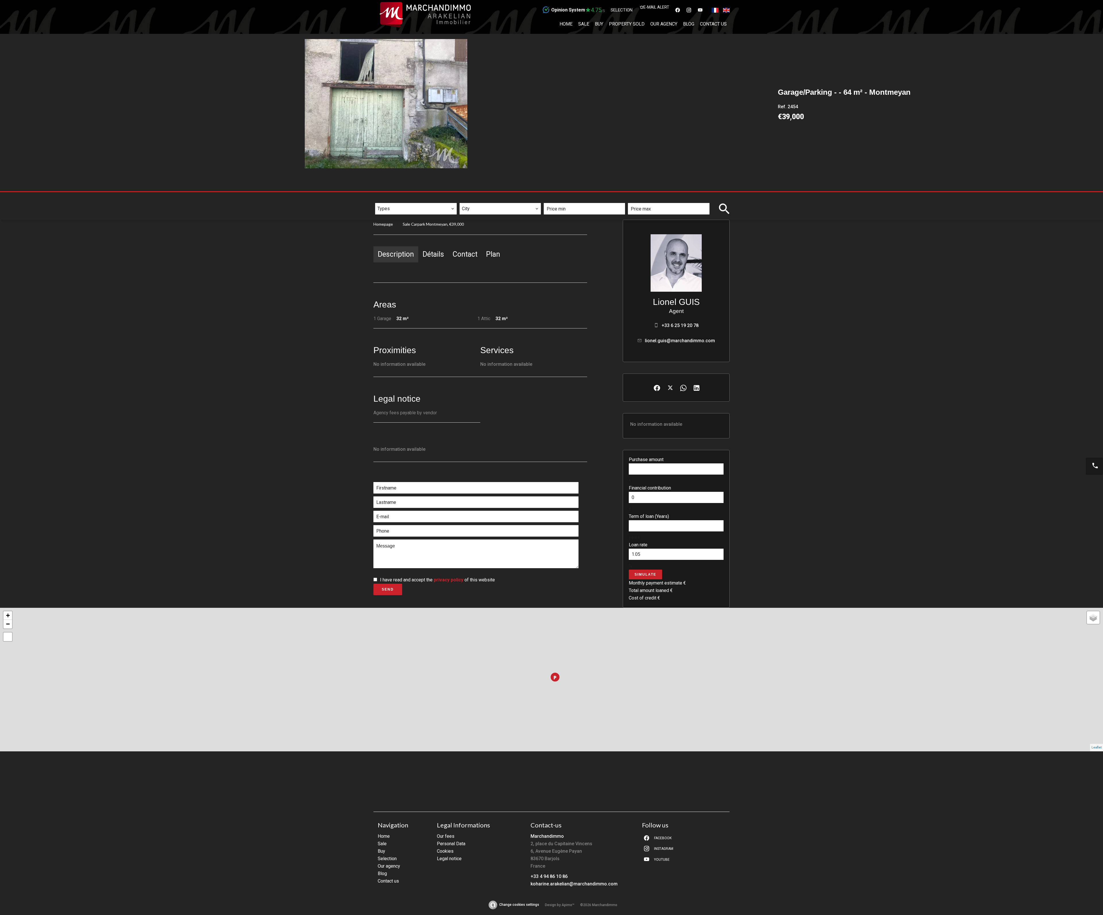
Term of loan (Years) (649, 516)
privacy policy (448, 580)
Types (384, 199)
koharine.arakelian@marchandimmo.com (574, 884)
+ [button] (8, 615)
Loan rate (638, 545)
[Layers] (1093, 617)
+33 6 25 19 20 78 (680, 325)
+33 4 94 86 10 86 (549, 876)
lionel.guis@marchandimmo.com (680, 340)
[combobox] (415, 208)
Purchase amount (646, 459)
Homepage (383, 224)
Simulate (645, 574)
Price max (642, 199)
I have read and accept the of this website (437, 580)
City (467, 199)
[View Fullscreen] (7, 636)
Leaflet (1097, 747)
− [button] (8, 624)
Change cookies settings (519, 905)
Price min (558, 199)
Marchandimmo (547, 836)
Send (388, 589)
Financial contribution (650, 488)
